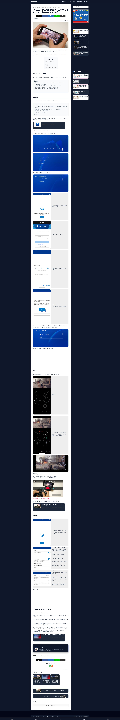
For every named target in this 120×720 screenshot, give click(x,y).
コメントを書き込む (51, 705)
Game (35, 655)
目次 (49, 59)
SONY (43, 655)
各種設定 (47, 65)
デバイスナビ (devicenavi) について (36, 716)
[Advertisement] (50, 598)
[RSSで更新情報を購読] (52, 666)
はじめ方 (47, 62)
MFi (37, 655)
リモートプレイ (48, 655)
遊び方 (47, 64)
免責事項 (52, 716)
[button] (62, 16)
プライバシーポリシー (46, 716)
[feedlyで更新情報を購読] (50, 666)
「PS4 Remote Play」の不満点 (51, 67)
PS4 (40, 655)
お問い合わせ (56, 716)
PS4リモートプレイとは (50, 61)
